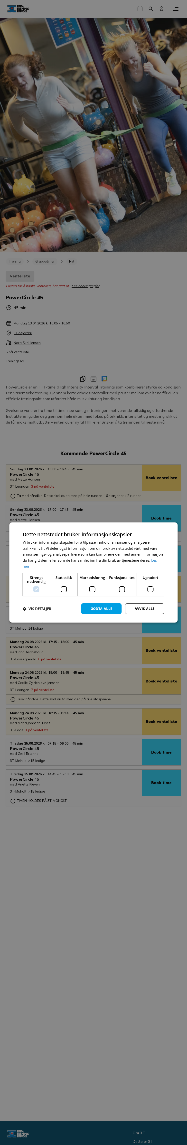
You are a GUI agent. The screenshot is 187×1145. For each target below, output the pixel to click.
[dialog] (93, 572)
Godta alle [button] (101, 608)
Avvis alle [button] (145, 608)
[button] (37, 608)
